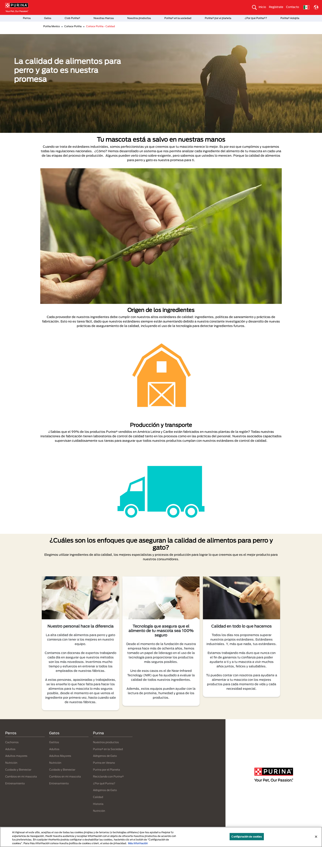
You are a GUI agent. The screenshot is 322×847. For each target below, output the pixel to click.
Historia (98, 803)
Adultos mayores (16, 755)
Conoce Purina (73, 26)
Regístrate (276, 7)
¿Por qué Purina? (104, 783)
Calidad (98, 797)
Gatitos (54, 742)
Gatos (47, 18)
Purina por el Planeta (106, 769)
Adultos (10, 749)
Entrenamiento (15, 783)
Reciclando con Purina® (108, 776)
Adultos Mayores (60, 755)
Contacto (292, 7)
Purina (98, 733)
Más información (138, 843)
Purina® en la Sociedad (108, 749)
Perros (27, 18)
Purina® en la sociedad (177, 18)
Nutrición (11, 762)
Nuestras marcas (104, 18)
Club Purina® (72, 18)
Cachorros (12, 742)
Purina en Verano (104, 762)
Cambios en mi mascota (21, 776)
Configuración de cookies (246, 836)
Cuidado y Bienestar (18, 769)
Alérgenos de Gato (105, 755)
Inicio (262, 7)
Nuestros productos (139, 18)
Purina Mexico (51, 26)
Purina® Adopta (289, 18)
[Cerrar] (316, 836)
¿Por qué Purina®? (256, 18)
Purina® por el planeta (218, 18)
